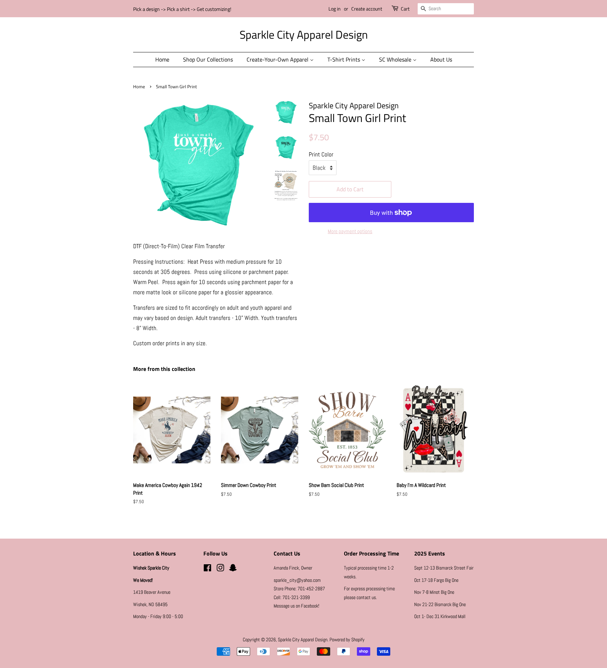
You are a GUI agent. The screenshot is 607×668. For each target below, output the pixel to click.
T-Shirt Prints (344, 59)
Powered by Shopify (347, 639)
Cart (405, 8)
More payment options (350, 231)
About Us (441, 59)
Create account (366, 8)
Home (162, 59)
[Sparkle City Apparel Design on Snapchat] (233, 569)
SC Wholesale (396, 59)
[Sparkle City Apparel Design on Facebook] (207, 569)
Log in (334, 8)
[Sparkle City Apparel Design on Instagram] (220, 569)
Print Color (321, 154)
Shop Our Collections (208, 59)
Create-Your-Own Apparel (278, 59)
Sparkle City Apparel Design (304, 34)
